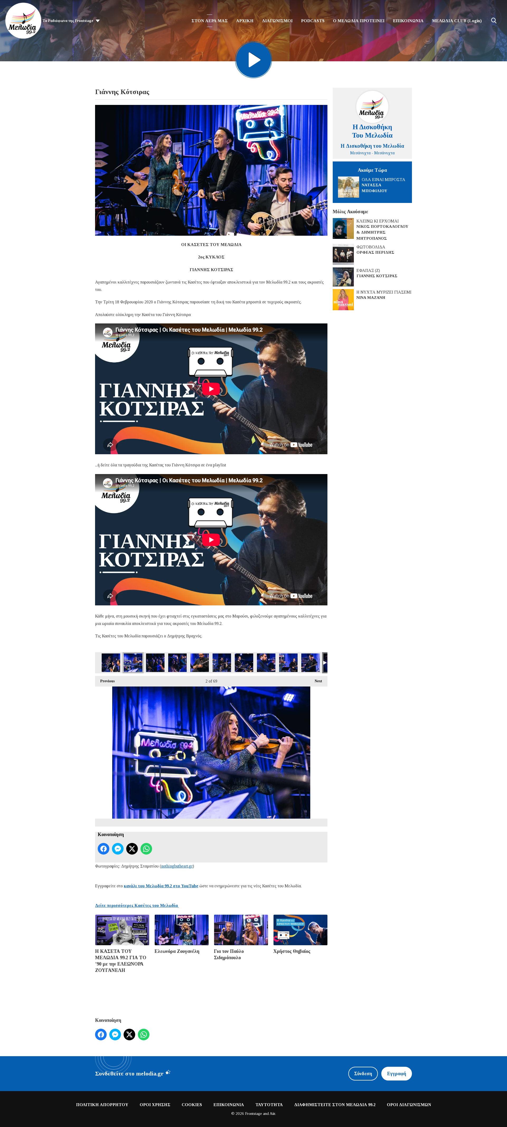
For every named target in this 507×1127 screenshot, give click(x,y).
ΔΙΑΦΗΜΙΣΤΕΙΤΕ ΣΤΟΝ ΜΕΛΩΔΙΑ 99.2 (334, 1104)
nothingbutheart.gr (177, 866)
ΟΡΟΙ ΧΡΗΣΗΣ (155, 1104)
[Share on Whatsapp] (146, 849)
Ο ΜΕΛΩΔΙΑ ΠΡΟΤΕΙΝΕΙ (358, 20)
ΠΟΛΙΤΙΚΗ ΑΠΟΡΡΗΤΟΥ (102, 1104)
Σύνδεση (363, 1073)
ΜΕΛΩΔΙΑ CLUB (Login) (457, 20)
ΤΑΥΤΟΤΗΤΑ (269, 1104)
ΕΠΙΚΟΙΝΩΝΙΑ (408, 20)
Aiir (272, 1113)
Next (315, 681)
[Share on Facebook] (103, 849)
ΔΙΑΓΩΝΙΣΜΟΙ (277, 20)
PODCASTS (313, 20)
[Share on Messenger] (118, 849)
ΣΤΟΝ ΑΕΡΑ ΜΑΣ (209, 20)
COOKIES (192, 1104)
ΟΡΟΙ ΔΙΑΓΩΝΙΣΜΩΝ (409, 1104)
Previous (105, 681)
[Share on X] (132, 849)
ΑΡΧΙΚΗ (244, 20)
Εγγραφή (396, 1073)
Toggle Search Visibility (493, 21)
